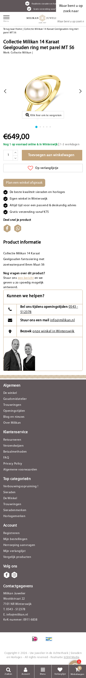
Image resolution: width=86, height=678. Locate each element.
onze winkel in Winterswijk (53, 331)
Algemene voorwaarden (20, 469)
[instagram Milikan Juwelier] (14, 575)
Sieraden (9, 492)
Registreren (11, 533)
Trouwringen (12, 405)
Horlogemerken (14, 516)
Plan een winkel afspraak (24, 183)
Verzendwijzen (13, 446)
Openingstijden (14, 411)
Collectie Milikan (21, 52)
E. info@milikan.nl (15, 614)
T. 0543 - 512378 (14, 609)
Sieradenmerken (14, 510)
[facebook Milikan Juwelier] (6, 575)
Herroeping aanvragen (19, 545)
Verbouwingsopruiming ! (20, 486)
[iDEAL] (36, 641)
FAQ (6, 457)
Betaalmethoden (15, 451)
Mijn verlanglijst (14, 551)
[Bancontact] (50, 641)
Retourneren (12, 440)
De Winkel (10, 498)
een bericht (26, 278)
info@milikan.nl (62, 320)
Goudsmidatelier (15, 399)
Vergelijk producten (17, 557)
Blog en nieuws (14, 417)
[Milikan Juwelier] (43, 19)
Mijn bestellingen (15, 539)
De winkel (10, 393)
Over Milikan (12, 423)
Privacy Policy (12, 463)
